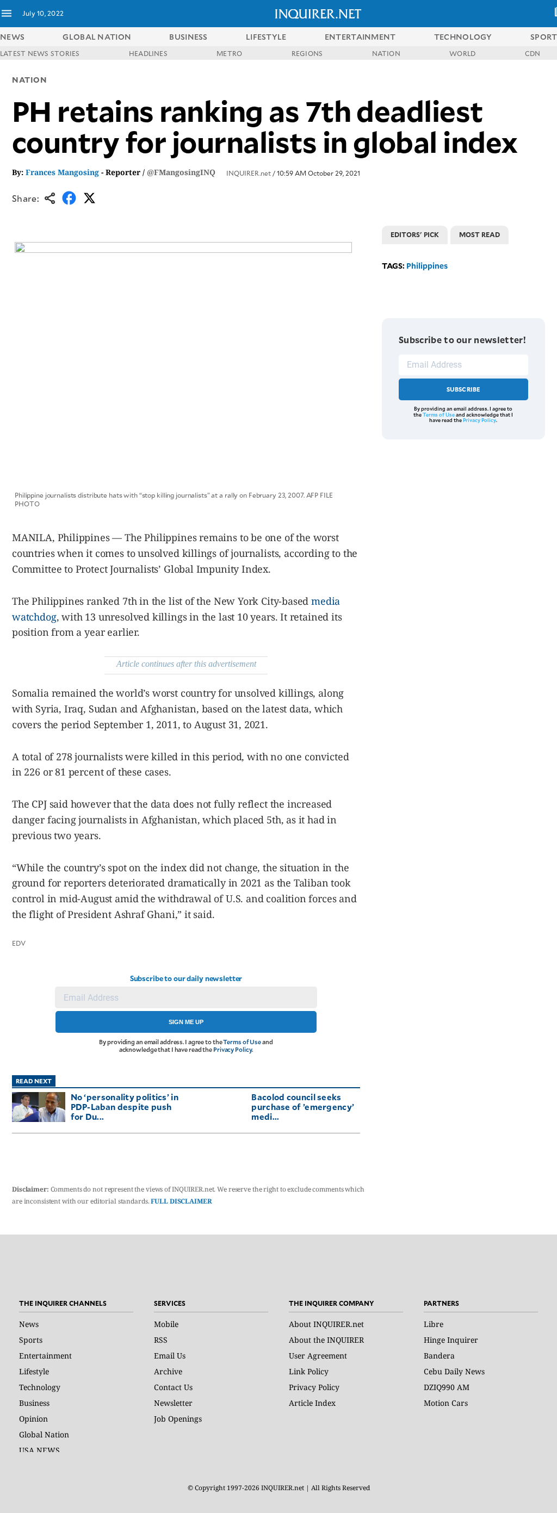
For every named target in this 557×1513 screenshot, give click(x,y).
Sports (30, 1340)
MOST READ (479, 234)
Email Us (169, 1355)
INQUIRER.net (248, 173)
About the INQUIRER (326, 1340)
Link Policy (309, 1371)
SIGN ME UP (186, 1022)
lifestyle (266, 37)
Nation (29, 80)
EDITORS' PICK (415, 234)
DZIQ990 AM (446, 1387)
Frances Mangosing (62, 172)
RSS (161, 1340)
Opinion (33, 1418)
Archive (168, 1371)
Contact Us (173, 1387)
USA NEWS (39, 1450)
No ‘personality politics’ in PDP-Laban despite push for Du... (124, 1106)
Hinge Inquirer (451, 1340)
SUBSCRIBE (464, 389)
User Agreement (318, 1355)
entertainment (360, 37)
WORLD (462, 53)
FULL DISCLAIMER (181, 1201)
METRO (229, 53)
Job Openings (178, 1418)
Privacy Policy (232, 1049)
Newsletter (173, 1403)
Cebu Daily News (454, 1371)
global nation (97, 37)
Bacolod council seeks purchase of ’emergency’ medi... (302, 1106)
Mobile (166, 1324)
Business (34, 1403)
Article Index (312, 1403)
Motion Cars (446, 1403)
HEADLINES (148, 53)
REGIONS (307, 53)
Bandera (439, 1355)
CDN (533, 53)
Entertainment (45, 1355)
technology (463, 37)
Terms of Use (242, 1042)
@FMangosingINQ (181, 172)
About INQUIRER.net (326, 1324)
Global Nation (44, 1434)
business (188, 37)
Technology (39, 1387)
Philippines (427, 266)
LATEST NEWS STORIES (40, 53)
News (12, 37)
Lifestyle (34, 1371)
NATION (386, 53)
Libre (433, 1324)
